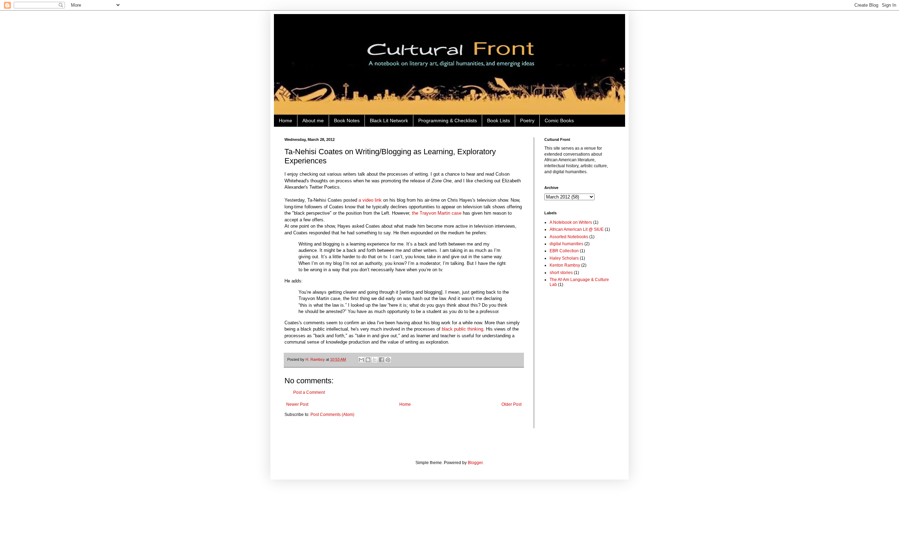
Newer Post (297, 404)
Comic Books (559, 120)
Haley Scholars (564, 258)
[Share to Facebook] (381, 359)
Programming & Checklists (447, 120)
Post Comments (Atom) (332, 414)
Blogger (475, 462)
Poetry (527, 120)
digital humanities (566, 243)
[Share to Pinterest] (388, 359)
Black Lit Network (389, 120)
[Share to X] (374, 359)
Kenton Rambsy (565, 265)
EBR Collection (564, 250)
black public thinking (462, 329)
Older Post (511, 404)
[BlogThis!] (368, 359)
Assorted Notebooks (569, 236)
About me (313, 120)
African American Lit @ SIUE (577, 229)
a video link (370, 200)
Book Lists (498, 120)
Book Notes (347, 120)
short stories (561, 272)
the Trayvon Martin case (436, 213)
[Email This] (361, 359)
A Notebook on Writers (571, 222)
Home (285, 120)
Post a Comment (309, 392)
